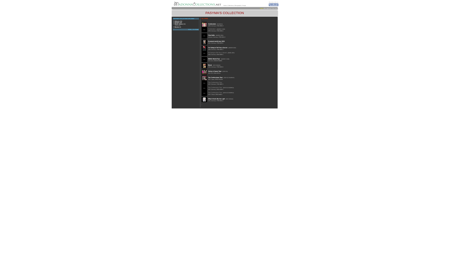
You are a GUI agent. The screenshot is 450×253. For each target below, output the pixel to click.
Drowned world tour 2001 (216, 41)
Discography (238, 5)
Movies (178, 27)
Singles (178, 22)
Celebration (212, 24)
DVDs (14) (177, 25)
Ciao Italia (211, 35)
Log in (261, 8)
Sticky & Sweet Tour (214, 71)
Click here (274, 8)
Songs (244, 5)
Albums (178, 21)
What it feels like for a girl (216, 99)
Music (210, 65)
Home (225, 5)
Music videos (180, 24)
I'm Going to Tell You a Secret (217, 47)
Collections (231, 5)
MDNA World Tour (214, 59)
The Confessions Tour (215, 77)
